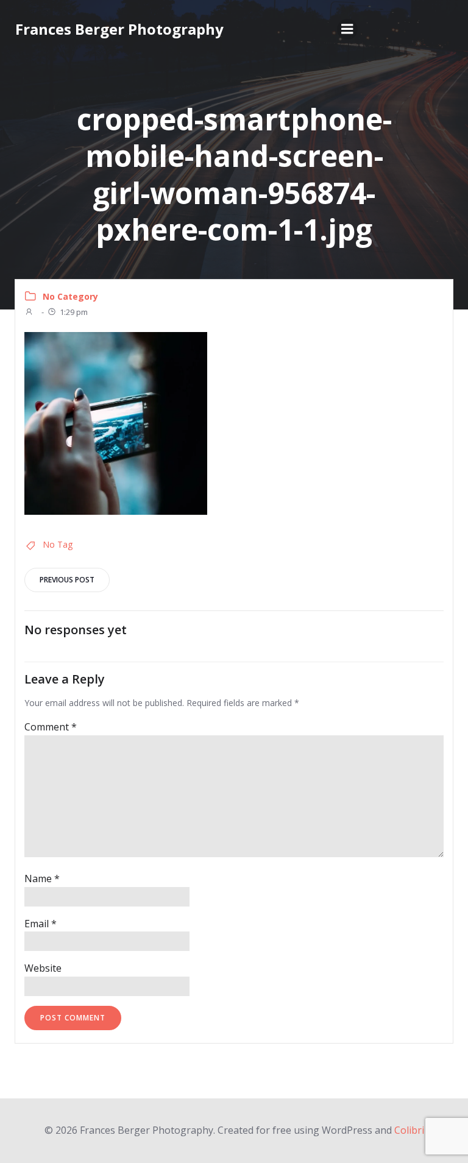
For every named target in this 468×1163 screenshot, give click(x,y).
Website (43, 968)
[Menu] (347, 29)
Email (40, 923)
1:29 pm (74, 311)
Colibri (409, 1130)
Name (42, 878)
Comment (50, 727)
